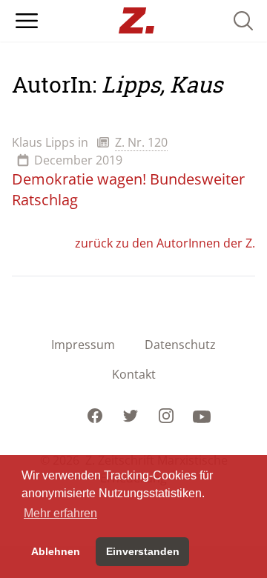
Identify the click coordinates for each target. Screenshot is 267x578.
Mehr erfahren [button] (60, 513)
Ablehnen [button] (55, 551)
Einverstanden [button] (142, 551)
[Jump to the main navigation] (27, 21)
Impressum (83, 344)
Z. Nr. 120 (141, 142)
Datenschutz (180, 344)
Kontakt (134, 374)
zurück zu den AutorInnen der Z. (165, 243)
